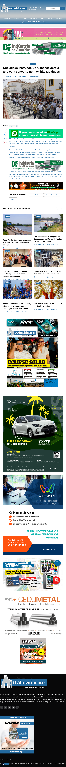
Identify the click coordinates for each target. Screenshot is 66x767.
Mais (44, 22)
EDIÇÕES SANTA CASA (43, 763)
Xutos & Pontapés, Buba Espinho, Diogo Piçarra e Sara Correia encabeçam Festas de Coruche (17, 306)
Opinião (50, 18)
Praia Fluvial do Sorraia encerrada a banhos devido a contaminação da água (17, 242)
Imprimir (12, 126)
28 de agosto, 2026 (23, 248)
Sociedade (7, 18)
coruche (13, 199)
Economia (33, 18)
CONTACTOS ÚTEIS (28, 763)
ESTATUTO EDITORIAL (58, 763)
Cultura (42, 18)
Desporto (16, 18)
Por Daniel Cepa (9, 248)
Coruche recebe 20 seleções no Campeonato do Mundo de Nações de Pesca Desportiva (48, 239)
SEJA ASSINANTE (34, 22)
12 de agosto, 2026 (23, 279)
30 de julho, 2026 (53, 277)
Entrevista (59, 18)
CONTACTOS (18, 763)
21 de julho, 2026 (23, 311)
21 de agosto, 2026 (54, 244)
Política (25, 18)
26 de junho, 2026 (54, 309)
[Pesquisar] (62, 8)
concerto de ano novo (52, 195)
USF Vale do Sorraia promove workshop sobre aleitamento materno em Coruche (15, 274)
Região (22, 22)
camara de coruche (36, 195)
